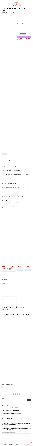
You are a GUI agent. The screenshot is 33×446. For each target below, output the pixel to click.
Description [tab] (4, 153)
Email (3, 299)
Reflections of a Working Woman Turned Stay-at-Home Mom (11, 413)
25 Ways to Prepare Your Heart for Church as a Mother (10, 410)
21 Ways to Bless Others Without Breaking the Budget (10, 407)
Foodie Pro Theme (25, 444)
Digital (21, 38)
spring (20, 39)
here (2, 387)
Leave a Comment (11, 12)
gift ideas (28, 38)
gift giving (25, 38)
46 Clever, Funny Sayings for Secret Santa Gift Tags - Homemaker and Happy (14, 423)
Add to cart (22, 33)
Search (3, 398)
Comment (3, 283)
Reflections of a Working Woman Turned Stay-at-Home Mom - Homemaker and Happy (15, 428)
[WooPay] (24, 37)
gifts (17, 39)
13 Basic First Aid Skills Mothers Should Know (9, 409)
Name (3, 295)
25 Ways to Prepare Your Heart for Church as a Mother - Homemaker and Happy (14, 420)
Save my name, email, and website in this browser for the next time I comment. (14, 307)
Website (3, 302)
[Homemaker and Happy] (16, 5)
